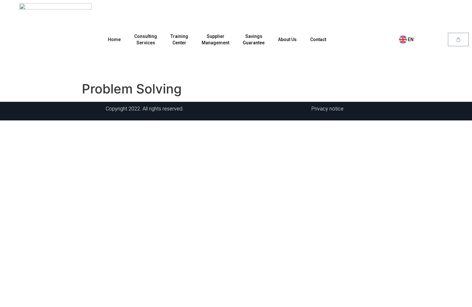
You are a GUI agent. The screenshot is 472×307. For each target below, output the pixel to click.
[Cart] (458, 39)
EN (411, 39)
